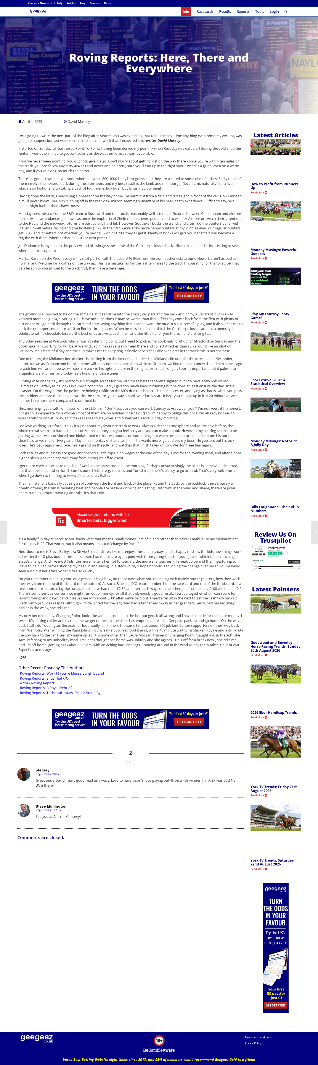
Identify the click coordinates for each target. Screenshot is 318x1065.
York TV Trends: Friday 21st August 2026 (274, 788)
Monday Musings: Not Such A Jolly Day (274, 443)
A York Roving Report (37, 683)
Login (274, 11)
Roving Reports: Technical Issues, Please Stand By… (61, 692)
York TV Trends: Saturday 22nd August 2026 (272, 862)
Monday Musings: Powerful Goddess (274, 251)
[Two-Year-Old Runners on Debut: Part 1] (3, 532)
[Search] (286, 11)
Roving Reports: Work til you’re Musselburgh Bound (62, 673)
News (107, 3)
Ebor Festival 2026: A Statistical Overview (268, 382)
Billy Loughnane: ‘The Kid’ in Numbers (275, 509)
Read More (258, 192)
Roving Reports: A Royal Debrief (45, 687)
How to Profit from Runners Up (274, 186)
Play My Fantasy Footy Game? (270, 316)
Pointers (95, 3)
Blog (82, 3)
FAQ (59, 3)
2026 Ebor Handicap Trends (274, 712)
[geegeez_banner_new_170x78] (38, 11)
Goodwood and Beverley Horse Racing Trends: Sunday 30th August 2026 (275, 646)
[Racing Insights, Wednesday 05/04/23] (314, 532)
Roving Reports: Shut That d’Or (45, 678)
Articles (70, 3)
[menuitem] (41, 3)
